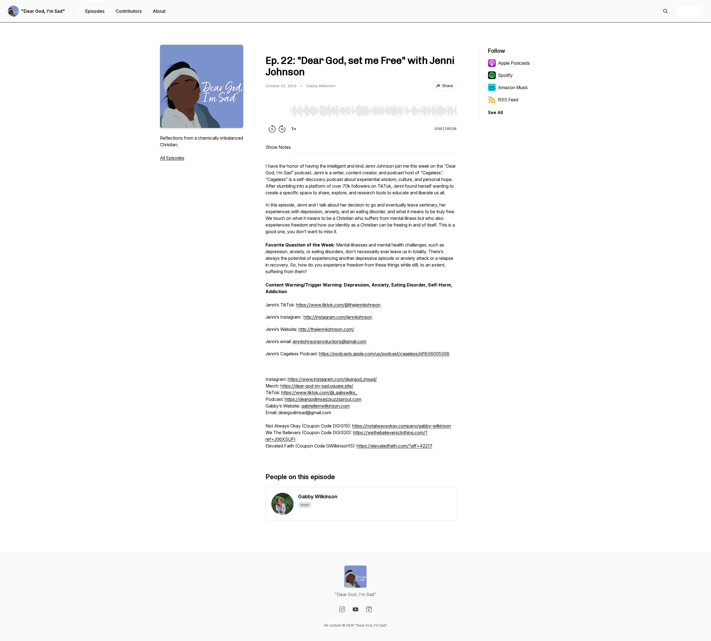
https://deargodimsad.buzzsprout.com (323, 399)
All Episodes (172, 158)
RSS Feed (508, 99)
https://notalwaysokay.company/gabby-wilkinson (401, 426)
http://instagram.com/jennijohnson (338, 317)
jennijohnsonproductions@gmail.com (329, 341)
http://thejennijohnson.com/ (326, 329)
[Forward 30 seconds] (282, 129)
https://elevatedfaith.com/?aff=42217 (394, 446)
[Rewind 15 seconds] (272, 129)
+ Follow (690, 11)
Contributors (129, 11)
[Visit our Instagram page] (342, 609)
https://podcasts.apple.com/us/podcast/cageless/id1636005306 (384, 353)
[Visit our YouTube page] (355, 609)
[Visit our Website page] (369, 609)
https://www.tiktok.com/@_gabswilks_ (319, 392)
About (159, 11)
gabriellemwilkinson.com (325, 406)
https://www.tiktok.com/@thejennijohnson (338, 305)
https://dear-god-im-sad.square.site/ (317, 386)
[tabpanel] (361, 309)
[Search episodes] (665, 11)
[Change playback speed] (293, 129)
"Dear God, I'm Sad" (43, 11)
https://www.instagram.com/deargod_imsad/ (332, 379)
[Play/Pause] (277, 110)
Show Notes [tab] (278, 147)
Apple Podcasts (514, 63)
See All (495, 112)
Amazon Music (513, 87)
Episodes (94, 11)
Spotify (505, 75)
